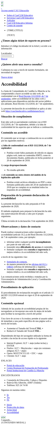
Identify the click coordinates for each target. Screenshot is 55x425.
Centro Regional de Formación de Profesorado (27, 368)
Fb (8, 400)
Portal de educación (15, 365)
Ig (8, 395)
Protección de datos (15, 407)
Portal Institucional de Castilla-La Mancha (25, 370)
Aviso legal (12, 410)
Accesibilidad (13, 412)
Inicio (9, 405)
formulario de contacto (17, 262)
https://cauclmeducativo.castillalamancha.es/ (25, 111)
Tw (8, 397)
